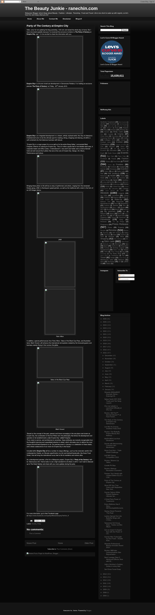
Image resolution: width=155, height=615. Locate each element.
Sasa (115, 234)
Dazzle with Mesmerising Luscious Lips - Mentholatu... (113, 445)
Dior (115, 148)
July (106, 371)
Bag (105, 130)
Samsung (107, 234)
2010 (105, 586)
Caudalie (110, 134)
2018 (105, 343)
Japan (115, 180)
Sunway (106, 248)
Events (34, 524)
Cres (101, 146)
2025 (105, 322)
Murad (108, 209)
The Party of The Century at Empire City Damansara (113, 422)
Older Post (89, 543)
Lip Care (103, 195)
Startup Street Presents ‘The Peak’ (112, 512)
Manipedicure (105, 203)
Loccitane (115, 195)
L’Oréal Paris (116, 186)
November (109, 358)
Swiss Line (116, 250)
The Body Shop (115, 253)
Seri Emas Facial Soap (112, 569)
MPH (102, 209)
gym (112, 171)
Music (117, 209)
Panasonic (122, 217)
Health (113, 176)
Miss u (115, 207)
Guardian (124, 169)
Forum (110, 164)
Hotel (102, 178)
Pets (114, 221)
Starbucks (115, 246)
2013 (105, 577)
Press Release (120, 224)
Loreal (126, 195)
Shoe (122, 236)
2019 (105, 340)
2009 (105, 589)
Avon (117, 128)
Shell (102, 236)
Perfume (103, 221)
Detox (122, 146)
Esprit (102, 153)
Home (29, 19)
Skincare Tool (107, 244)
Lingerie (121, 193)
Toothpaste (114, 255)
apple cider (111, 126)
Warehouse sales (106, 260)
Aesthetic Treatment (107, 122)
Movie (122, 207)
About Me (40, 19)
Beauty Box (124, 130)
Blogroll (79, 19)
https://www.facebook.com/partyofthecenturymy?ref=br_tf (48, 515)
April (106, 380)
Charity (120, 134)
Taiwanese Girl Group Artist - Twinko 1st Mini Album (113, 525)
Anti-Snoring (122, 124)
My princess (110, 211)
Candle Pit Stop (110, 465)
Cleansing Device (106, 138)
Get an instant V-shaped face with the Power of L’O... (113, 532)
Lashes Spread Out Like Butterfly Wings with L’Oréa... (113, 518)
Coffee (126, 138)
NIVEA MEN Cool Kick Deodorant (112, 439)
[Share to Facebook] (42, 521)
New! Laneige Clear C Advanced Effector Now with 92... (113, 559)
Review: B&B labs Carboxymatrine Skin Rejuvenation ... (112, 552)
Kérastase (120, 182)
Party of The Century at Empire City (112, 481)
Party (39, 524)
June (107, 374)
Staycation (124, 246)
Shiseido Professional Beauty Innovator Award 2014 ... (113, 545)
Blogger (88, 610)
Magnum (116, 197)
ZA (120, 261)
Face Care (122, 156)
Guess (106, 171)
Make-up (118, 199)
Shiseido (111, 236)
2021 (105, 334)
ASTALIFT (109, 128)
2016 (105, 350)
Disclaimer (67, 19)
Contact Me (53, 19)
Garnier (103, 169)
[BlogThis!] (37, 521)
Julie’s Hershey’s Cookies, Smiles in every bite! (113, 565)
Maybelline (124, 203)
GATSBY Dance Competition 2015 (111, 456)
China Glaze (104, 136)
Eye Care (110, 156)
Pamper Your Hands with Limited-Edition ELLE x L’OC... (113, 475)
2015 (105, 353)
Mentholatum (104, 207)
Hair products (114, 173)
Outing (113, 217)
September (109, 365)
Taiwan (125, 250)
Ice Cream (112, 178)
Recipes (103, 230)
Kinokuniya (116, 184)
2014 (105, 574)
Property (121, 227)
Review (112, 230)
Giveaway (113, 169)
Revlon (126, 230)
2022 (105, 331)
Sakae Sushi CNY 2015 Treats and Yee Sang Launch (112, 401)
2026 (105, 319)
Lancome (115, 188)
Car (101, 134)
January (108, 389)
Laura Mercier (110, 190)
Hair (101, 173)
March (107, 383)
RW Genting (117, 233)
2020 (105, 337)
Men (124, 205)
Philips (122, 221)
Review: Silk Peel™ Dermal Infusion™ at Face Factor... (112, 415)
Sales (126, 233)
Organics (103, 217)
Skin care (109, 241)
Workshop (111, 261)
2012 (105, 580)
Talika (106, 251)
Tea (123, 251)
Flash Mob (116, 161)
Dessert (112, 146)
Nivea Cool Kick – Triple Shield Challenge (112, 451)
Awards (125, 128)
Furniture (113, 167)
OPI (113, 215)
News (112, 213)
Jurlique (105, 182)
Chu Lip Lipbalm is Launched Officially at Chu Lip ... (113, 408)
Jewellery (125, 180)
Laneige (125, 188)
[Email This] (35, 521)
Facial (114, 159)
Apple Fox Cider (121, 126)
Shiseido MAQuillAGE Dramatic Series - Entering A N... (112, 394)
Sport (106, 246)
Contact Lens (105, 142)
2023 (105, 328)
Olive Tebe (106, 215)
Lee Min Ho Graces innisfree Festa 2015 (112, 428)
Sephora (123, 234)
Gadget (122, 167)
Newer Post (31, 543)
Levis (122, 190)
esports (124, 150)
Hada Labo (121, 171)
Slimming (118, 244)
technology (103, 253)
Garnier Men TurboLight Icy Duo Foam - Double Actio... (113, 539)
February (108, 386)
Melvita (115, 205)
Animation (113, 124)
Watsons (121, 260)
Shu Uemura (118, 239)
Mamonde (120, 201)
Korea (125, 184)
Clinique (118, 138)
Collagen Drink (110, 140)
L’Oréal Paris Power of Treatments (112, 500)
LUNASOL (107, 197)
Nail (124, 211)
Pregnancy (104, 224)
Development (104, 148)
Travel (103, 257)
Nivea (120, 213)
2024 (105, 325)
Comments (124, 279)
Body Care (118, 132)
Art (101, 128)
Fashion (125, 158)
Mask (116, 203)
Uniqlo (112, 257)
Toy (123, 255)
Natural (103, 213)
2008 (105, 592)
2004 (105, 596)
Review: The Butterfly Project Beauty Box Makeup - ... (112, 433)
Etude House (112, 153)
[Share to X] (40, 521)
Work (102, 261)
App (101, 126)
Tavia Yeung (115, 251)
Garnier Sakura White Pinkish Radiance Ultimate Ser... (112, 494)
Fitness (108, 161)
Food (125, 161)
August (107, 368)
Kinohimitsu (106, 184)
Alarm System (122, 122)
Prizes (110, 227)
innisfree (122, 178)
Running (105, 233)
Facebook (103, 159)
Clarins (124, 136)
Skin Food (125, 242)
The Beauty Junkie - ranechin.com (61, 8)
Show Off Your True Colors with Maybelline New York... (113, 487)
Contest (119, 142)
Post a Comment (35, 533)
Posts (122, 275)
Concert (123, 140)
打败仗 (108, 263)
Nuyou (126, 213)
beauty (113, 130)
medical (106, 205)
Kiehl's (126, 182)
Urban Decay (122, 257)
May (106, 377)
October (108, 362)
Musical (125, 209)
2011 (105, 583)
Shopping (104, 239)
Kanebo (111, 182)
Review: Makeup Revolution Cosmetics (113, 469)
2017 (105, 347)
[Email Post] (31, 521)
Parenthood (105, 219)
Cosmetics (104, 144)
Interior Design (105, 180)
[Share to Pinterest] (44, 521)
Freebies (119, 164)
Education (113, 150)
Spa (126, 244)
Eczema (103, 150)
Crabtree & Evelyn (121, 144)
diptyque (123, 148)
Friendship (103, 167)
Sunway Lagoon (119, 248)
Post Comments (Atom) (64, 549)
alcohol (103, 124)
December (109, 355)
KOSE (107, 186)
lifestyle (104, 192)
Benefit (106, 132)
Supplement (104, 250)
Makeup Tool (105, 201)
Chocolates (115, 136)
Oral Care (121, 215)
